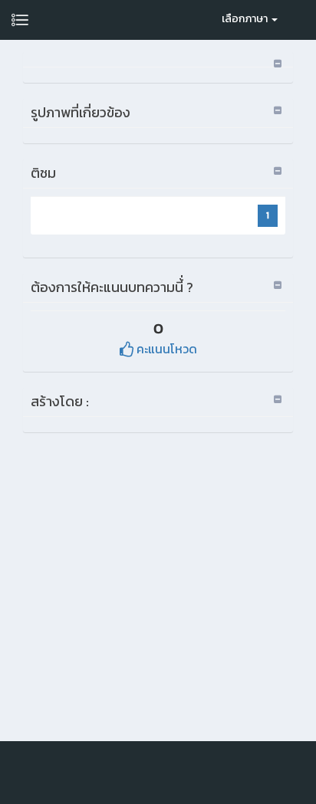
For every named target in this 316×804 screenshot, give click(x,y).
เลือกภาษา (246, 19)
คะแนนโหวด (165, 349)
